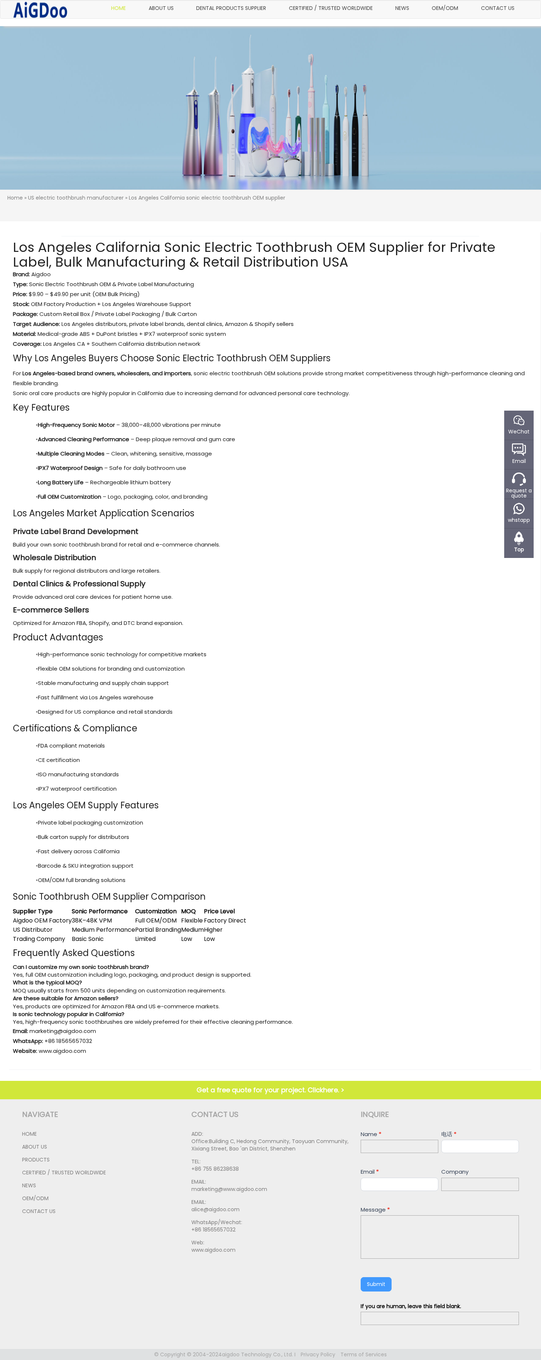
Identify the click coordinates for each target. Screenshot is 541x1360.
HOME (29, 1134)
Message (375, 1209)
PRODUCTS (36, 1159)
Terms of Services (363, 1354)
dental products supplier (231, 8)
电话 (448, 1134)
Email (370, 1171)
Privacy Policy (318, 1354)
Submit (376, 1284)
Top (519, 549)
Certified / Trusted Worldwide (331, 8)
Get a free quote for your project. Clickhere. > (270, 1089)
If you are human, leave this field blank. (411, 1306)
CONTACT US (498, 8)
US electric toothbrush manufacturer (76, 197)
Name (371, 1134)
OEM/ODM (445, 8)
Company (454, 1171)
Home (118, 8)
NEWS (402, 8)
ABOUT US (161, 8)
